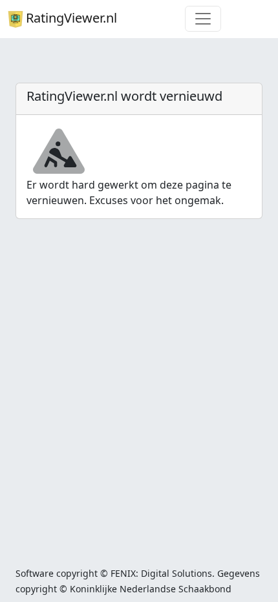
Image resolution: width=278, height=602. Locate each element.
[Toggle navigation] (203, 19)
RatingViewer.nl (71, 17)
